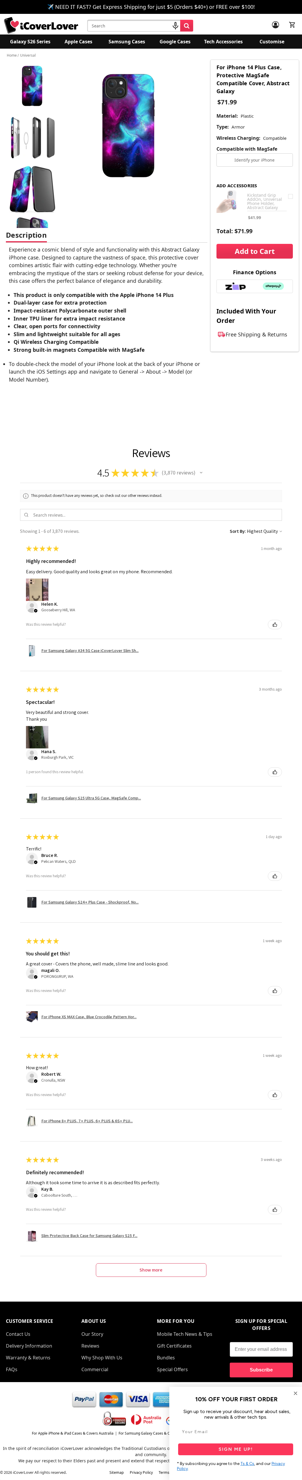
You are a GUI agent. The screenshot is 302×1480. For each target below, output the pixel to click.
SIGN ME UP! (236, 1449)
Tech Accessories (223, 41)
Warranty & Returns (28, 1357)
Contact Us (18, 1334)
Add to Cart (255, 251)
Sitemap (116, 1472)
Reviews (90, 1346)
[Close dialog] (295, 1393)
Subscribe (261, 1369)
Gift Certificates (174, 1346)
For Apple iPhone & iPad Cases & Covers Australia (73, 1433)
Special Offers (172, 1369)
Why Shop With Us (101, 1357)
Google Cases (175, 41)
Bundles (166, 1357)
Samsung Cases (127, 41)
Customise (272, 41)
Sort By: (238, 531)
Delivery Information (29, 1346)
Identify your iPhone (254, 160)
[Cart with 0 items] (292, 24)
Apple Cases (78, 41)
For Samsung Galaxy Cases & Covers (149, 1433)
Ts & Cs (247, 1463)
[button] (201, 472)
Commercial (94, 1369)
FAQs (11, 1369)
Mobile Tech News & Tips (184, 1334)
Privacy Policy (141, 1472)
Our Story (92, 1334)
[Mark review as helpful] (275, 624)
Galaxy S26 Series (30, 41)
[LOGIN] (275, 24)
